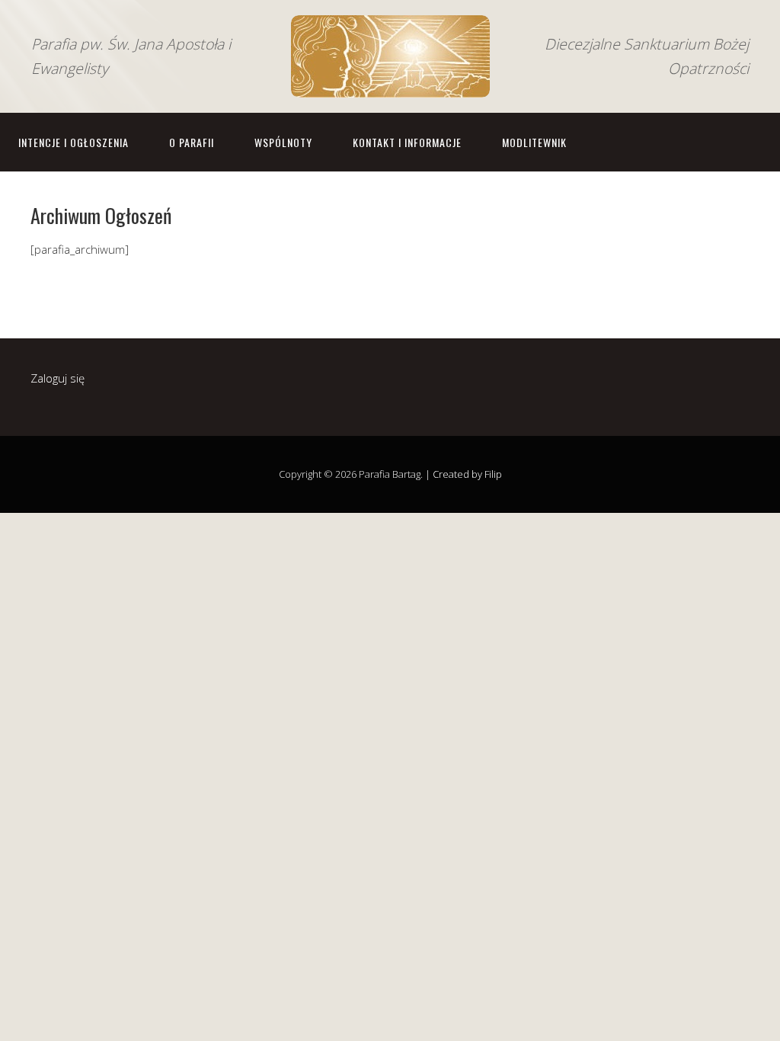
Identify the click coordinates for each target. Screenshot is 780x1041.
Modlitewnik (534, 142)
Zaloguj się (57, 378)
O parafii (191, 142)
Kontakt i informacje (407, 142)
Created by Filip (467, 474)
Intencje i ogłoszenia (73, 142)
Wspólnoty (283, 142)
